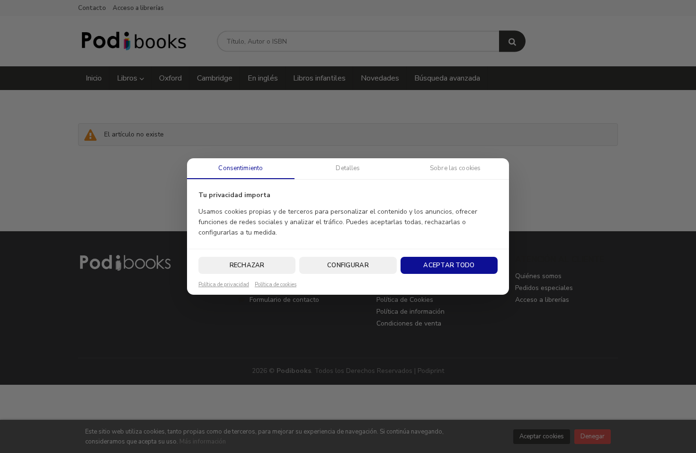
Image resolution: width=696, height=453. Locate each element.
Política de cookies (275, 284)
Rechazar (247, 265)
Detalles (348, 168)
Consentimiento (240, 168)
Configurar (348, 265)
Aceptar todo (448, 265)
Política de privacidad (223, 284)
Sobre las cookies (455, 168)
